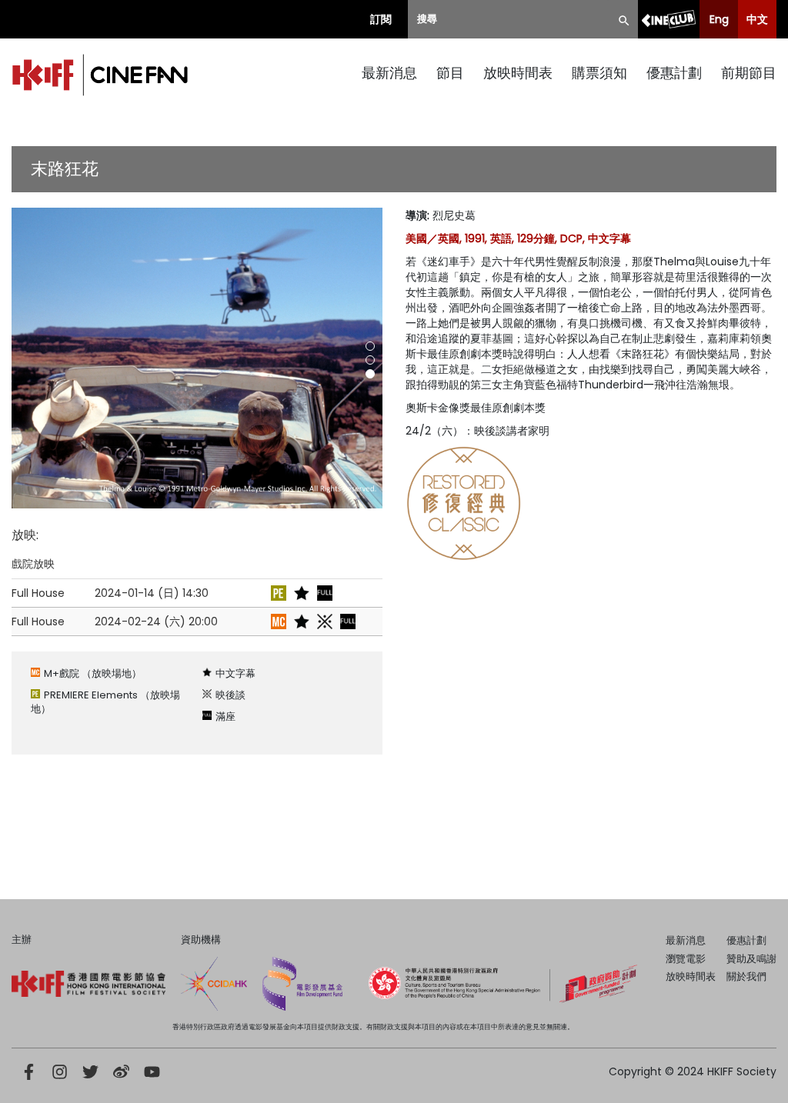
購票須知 (599, 72)
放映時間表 (518, 72)
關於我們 (746, 976)
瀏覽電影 (686, 958)
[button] (370, 346)
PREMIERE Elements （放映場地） (105, 702)
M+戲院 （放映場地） (93, 673)
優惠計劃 (674, 72)
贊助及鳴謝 (751, 958)
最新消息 (389, 72)
